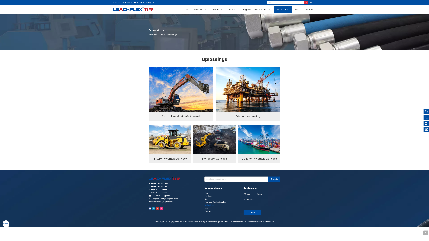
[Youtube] (157, 208)
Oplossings (209, 205)
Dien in (252, 212)
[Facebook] (150, 208)
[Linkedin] (153, 208)
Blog (206, 208)
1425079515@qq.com (161, 195)
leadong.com (268, 221)
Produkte (208, 196)
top (425, 233)
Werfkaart (223, 221)
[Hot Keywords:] (306, 2)
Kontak (207, 211)
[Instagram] (161, 208)
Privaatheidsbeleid (238, 221)
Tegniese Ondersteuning (215, 202)
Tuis (206, 193)
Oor (206, 199)
